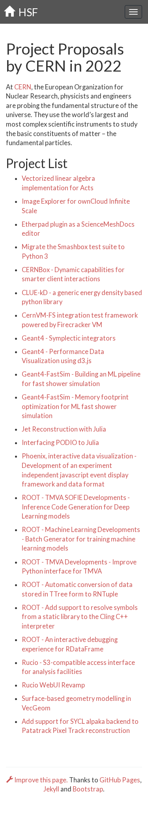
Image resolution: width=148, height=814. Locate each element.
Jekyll (51, 789)
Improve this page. (41, 780)
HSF (26, 12)
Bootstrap (88, 789)
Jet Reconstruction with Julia (64, 429)
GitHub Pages (119, 780)
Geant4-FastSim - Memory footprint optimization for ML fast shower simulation (75, 406)
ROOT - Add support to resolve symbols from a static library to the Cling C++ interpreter (80, 617)
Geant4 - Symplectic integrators (69, 338)
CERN (22, 87)
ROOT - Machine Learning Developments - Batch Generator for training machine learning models (81, 539)
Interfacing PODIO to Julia (60, 443)
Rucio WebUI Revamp (53, 685)
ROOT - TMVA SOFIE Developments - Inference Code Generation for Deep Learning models (76, 507)
